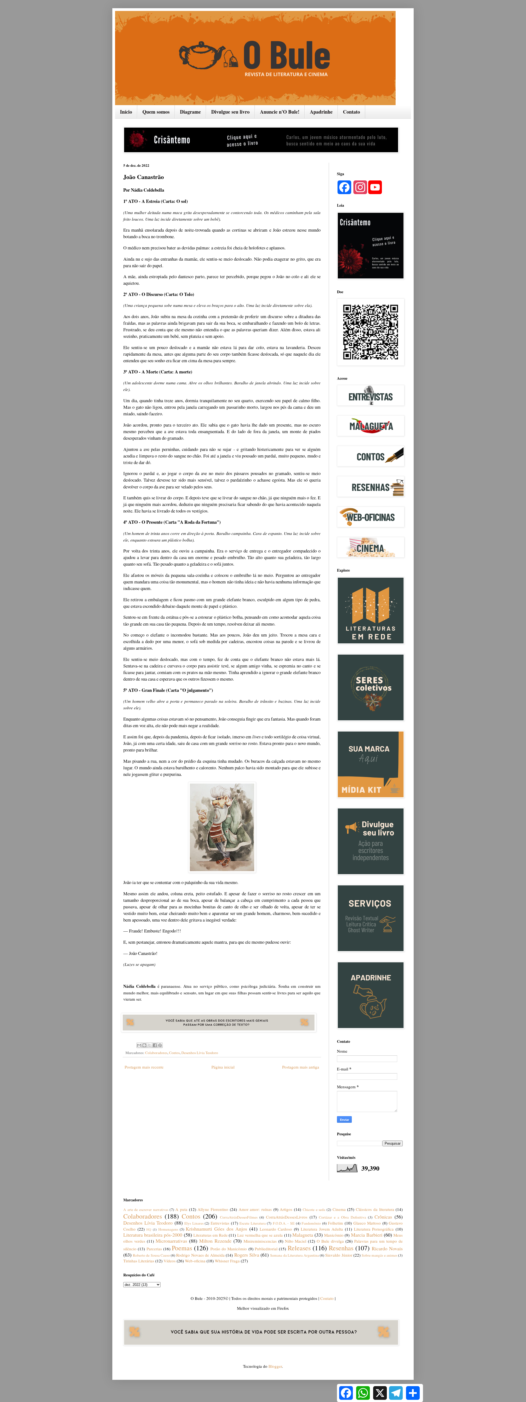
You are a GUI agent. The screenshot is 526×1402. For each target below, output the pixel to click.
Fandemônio (311, 1223)
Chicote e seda (314, 1209)
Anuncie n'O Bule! (279, 111)
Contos (174, 1052)
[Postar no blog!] (144, 1045)
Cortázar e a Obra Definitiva (342, 1217)
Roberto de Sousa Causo (151, 1255)
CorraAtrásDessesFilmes (239, 1217)
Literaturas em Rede (210, 1235)
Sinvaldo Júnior (338, 1255)
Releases (299, 1247)
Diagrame (190, 111)
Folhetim (335, 1223)
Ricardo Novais (387, 1248)
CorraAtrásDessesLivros (286, 1217)
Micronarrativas (171, 1240)
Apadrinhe (321, 111)
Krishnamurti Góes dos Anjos (216, 1228)
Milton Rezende (215, 1240)
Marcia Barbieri (366, 1234)
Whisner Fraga (227, 1260)
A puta (181, 1209)
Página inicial (223, 1067)
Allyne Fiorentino (213, 1209)
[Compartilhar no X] (149, 1045)
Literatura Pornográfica (374, 1229)
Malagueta (302, 1234)
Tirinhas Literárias (138, 1260)
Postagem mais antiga (300, 1067)
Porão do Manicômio (228, 1248)
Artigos (286, 1209)
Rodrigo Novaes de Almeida (200, 1255)
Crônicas (383, 1216)
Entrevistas (220, 1223)
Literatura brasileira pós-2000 (152, 1234)
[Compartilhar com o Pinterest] (160, 1045)
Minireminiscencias (260, 1241)
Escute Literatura (252, 1223)
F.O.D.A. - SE (284, 1223)
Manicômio (334, 1235)
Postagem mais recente (144, 1067)
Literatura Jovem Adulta (322, 1229)
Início (126, 111)
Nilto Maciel (296, 1241)
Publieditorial (266, 1248)
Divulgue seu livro (230, 111)
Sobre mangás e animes (379, 1255)
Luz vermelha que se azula (260, 1235)
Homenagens (168, 1229)
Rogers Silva (246, 1254)
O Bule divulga (330, 1241)
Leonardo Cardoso (276, 1229)
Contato (351, 111)
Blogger (275, 1366)
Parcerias (154, 1248)
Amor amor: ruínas (255, 1209)
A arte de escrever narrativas (145, 1209)
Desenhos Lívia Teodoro (199, 1052)
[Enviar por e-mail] (139, 1045)
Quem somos (156, 111)
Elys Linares (194, 1223)
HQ (148, 1229)
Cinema (339, 1209)
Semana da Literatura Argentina (294, 1255)
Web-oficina (195, 1260)
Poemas (182, 1247)
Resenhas (341, 1247)
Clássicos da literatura (375, 1209)
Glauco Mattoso (367, 1223)
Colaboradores (156, 1052)
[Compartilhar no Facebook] (155, 1045)
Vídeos (170, 1260)
